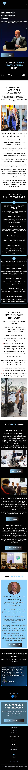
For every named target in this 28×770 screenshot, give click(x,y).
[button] (26, 4)
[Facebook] (10, 761)
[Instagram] (14, 761)
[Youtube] (17, 761)
